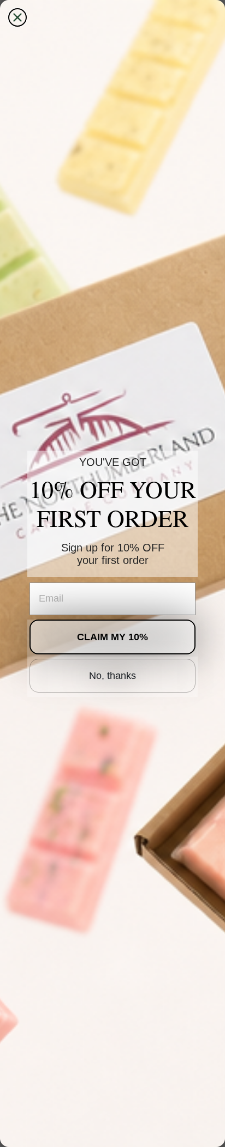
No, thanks (112, 675)
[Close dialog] (17, 17)
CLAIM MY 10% (112, 637)
